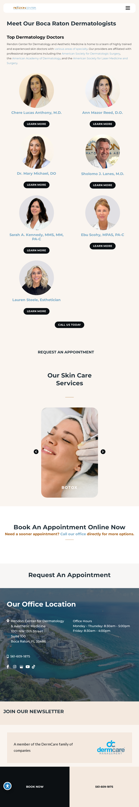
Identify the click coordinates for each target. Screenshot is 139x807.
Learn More (36, 124)
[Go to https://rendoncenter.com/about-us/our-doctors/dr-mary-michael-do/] (36, 151)
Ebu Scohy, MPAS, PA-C (102, 234)
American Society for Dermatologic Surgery (91, 53)
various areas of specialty (71, 48)
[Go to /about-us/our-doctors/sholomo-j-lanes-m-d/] (102, 151)
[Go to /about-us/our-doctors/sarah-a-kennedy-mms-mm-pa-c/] (36, 212)
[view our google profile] (22, 667)
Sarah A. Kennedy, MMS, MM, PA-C (36, 236)
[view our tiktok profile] (34, 667)
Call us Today (69, 324)
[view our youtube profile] (28, 667)
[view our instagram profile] (16, 667)
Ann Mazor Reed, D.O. (102, 112)
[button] (36, 124)
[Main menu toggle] (127, 8)
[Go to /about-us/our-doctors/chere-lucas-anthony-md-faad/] (36, 90)
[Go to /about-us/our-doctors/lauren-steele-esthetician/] (36, 277)
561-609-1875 (20, 656)
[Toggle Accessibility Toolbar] (7, 786)
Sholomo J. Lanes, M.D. (102, 173)
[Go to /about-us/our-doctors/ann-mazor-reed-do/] (102, 90)
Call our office (73, 534)
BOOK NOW (35, 786)
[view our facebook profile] (9, 667)
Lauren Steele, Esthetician (36, 300)
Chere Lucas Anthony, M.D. (36, 112)
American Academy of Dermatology (36, 58)
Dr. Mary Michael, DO (36, 173)
